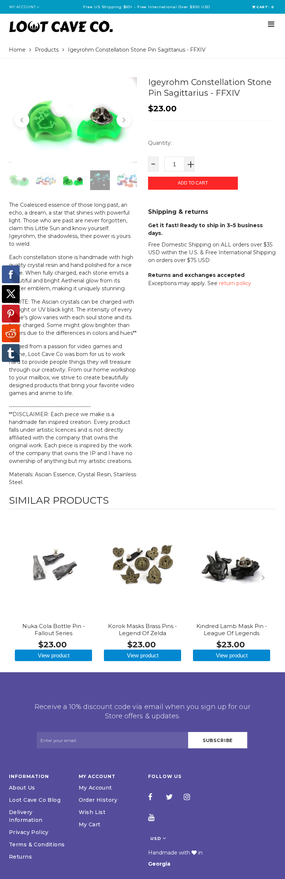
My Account (95, 787)
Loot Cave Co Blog (34, 800)
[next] (268, 577)
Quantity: (160, 143)
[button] (21, 119)
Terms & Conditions (37, 844)
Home (17, 49)
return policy (235, 283)
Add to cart (193, 183)
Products (47, 49)
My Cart (90, 824)
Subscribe (218, 740)
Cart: (265, 7)
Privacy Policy (29, 832)
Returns (20, 856)
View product (53, 655)
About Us (22, 787)
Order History (98, 800)
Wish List (92, 812)
